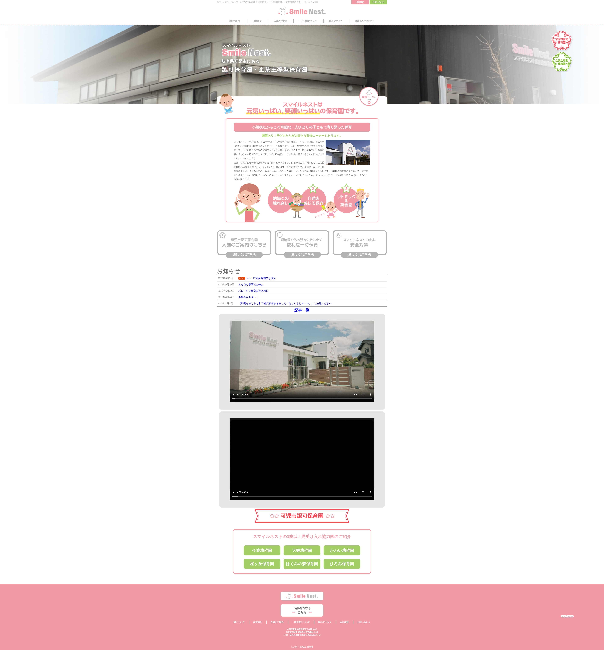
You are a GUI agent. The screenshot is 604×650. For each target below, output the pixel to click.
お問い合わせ (363, 622)
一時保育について (308, 21)
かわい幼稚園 (342, 550)
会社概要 (344, 622)
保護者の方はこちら (365, 21)
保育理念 (257, 21)
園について (234, 21)
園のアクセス (335, 21)
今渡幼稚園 (262, 550)
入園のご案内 (280, 21)
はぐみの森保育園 (302, 564)
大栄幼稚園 (302, 550)
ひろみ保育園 (342, 564)
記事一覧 (302, 310)
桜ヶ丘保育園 (262, 564)
